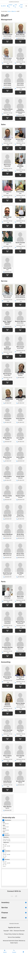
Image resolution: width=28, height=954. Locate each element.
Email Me (7, 41)
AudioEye (17, 937)
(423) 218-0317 (6, 833)
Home (9, 11)
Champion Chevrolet (19, 930)
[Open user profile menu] (23, 952)
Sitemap (21, 934)
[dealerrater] (16, 896)
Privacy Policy (8, 934)
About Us (13, 11)
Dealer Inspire (14, 943)
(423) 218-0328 (6, 830)
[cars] (11, 896)
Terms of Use (11, 937)
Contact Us (15, 934)
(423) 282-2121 (6, 823)
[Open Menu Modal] (26, 6)
